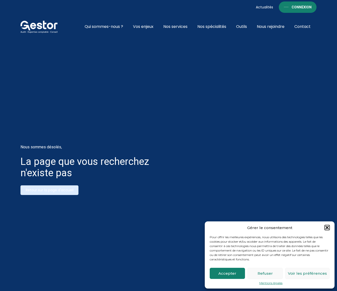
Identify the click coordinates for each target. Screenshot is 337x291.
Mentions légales (270, 283)
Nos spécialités (211, 26)
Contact (302, 26)
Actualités (264, 7)
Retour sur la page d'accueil (50, 190)
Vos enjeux (143, 26)
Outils (241, 26)
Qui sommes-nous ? (104, 26)
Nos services (175, 26)
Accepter (227, 273)
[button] (327, 227)
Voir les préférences (307, 273)
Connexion (302, 7)
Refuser (265, 273)
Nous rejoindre (270, 26)
